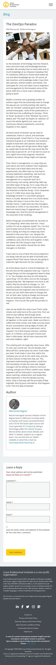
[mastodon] (38, 606)
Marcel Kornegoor (18, 411)
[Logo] (11, 4)
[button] (4, 660)
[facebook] (22, 606)
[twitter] (27, 606)
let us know (30, 643)
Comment (11, 481)
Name (9, 502)
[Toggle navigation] (51, 4)
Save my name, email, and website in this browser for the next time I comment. (28, 531)
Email (9, 514)
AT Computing (29, 426)
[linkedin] (17, 606)
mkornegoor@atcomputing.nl (22, 442)
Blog (6, 14)
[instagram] (33, 606)
